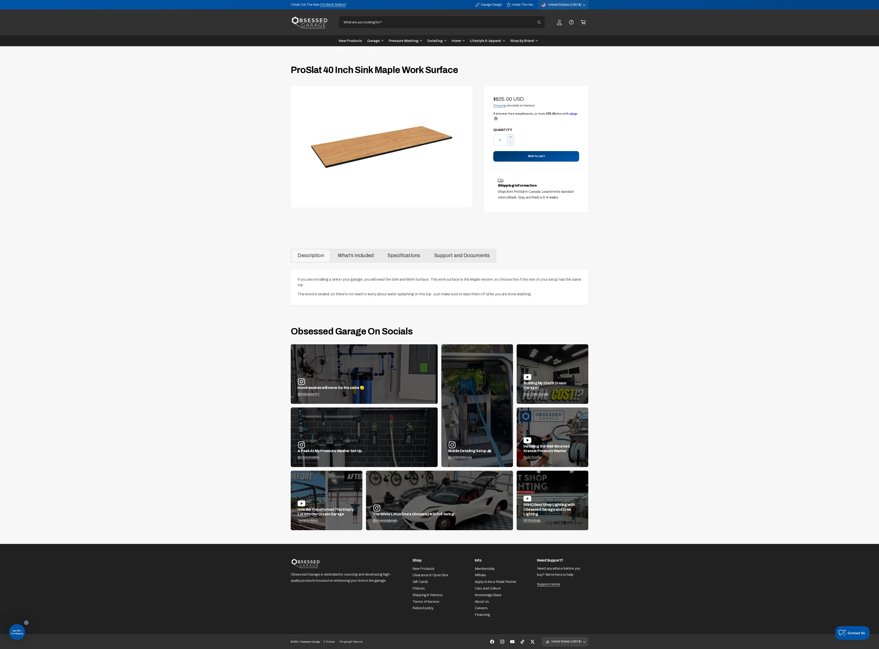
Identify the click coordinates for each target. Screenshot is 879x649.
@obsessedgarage (385, 520)
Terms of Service (425, 601)
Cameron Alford (308, 520)
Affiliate (480, 575)
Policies (418, 588)
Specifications (404, 255)
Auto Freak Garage (536, 394)
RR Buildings (532, 520)
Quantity (502, 130)
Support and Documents (462, 255)
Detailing (435, 41)
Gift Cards (420, 582)
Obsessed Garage (309, 641)
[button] (583, 22)
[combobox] (442, 22)
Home (456, 41)
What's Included (356, 255)
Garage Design (491, 4)
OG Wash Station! (333, 4)
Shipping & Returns (427, 595)
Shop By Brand (522, 41)
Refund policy (423, 608)
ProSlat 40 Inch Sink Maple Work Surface (342, 50)
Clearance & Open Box (430, 575)
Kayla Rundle (532, 457)
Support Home (548, 584)
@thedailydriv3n (308, 394)
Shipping (499, 105)
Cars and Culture (488, 588)
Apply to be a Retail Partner (495, 582)
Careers (481, 608)
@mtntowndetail (308, 457)
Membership (485, 568)
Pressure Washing (403, 41)
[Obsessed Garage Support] (571, 22)
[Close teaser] (26, 622)
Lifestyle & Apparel (485, 41)
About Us (482, 601)
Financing (482, 614)
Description (311, 255)
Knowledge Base (488, 595)
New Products (423, 568)
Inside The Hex (522, 4)
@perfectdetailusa (460, 457)
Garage (373, 41)
